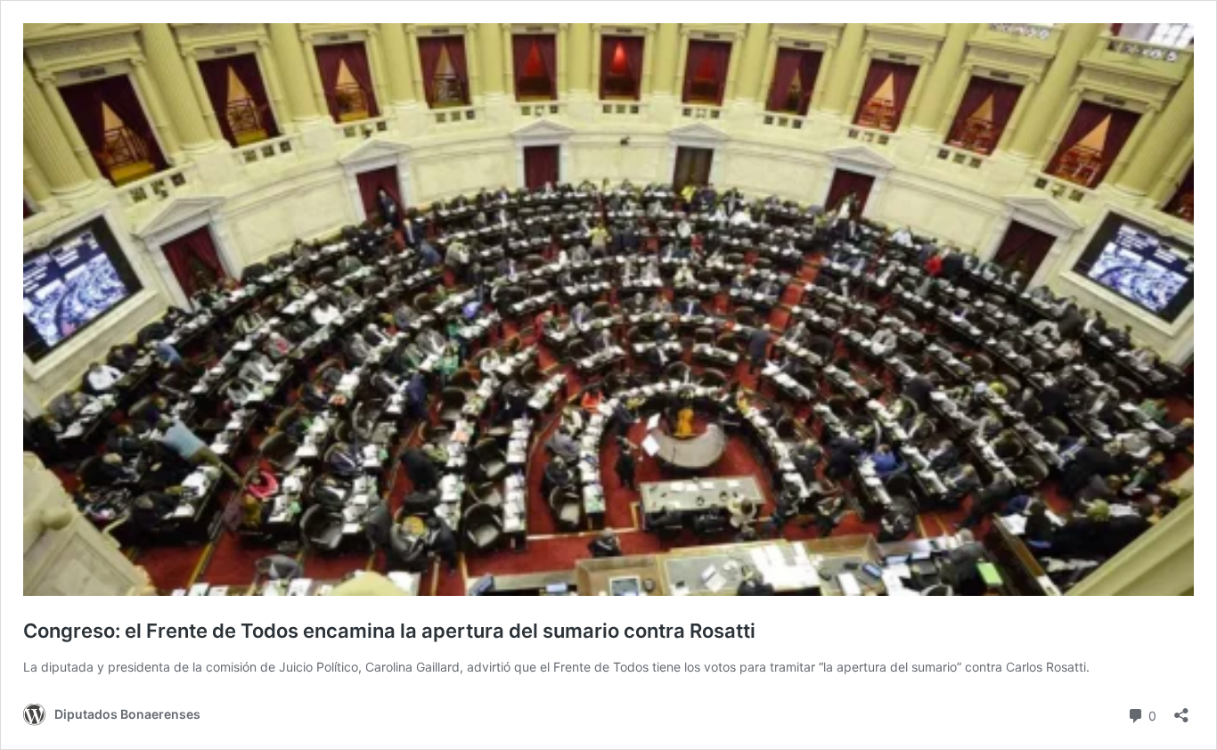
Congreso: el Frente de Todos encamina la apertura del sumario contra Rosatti (393, 630)
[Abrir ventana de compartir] (1181, 709)
